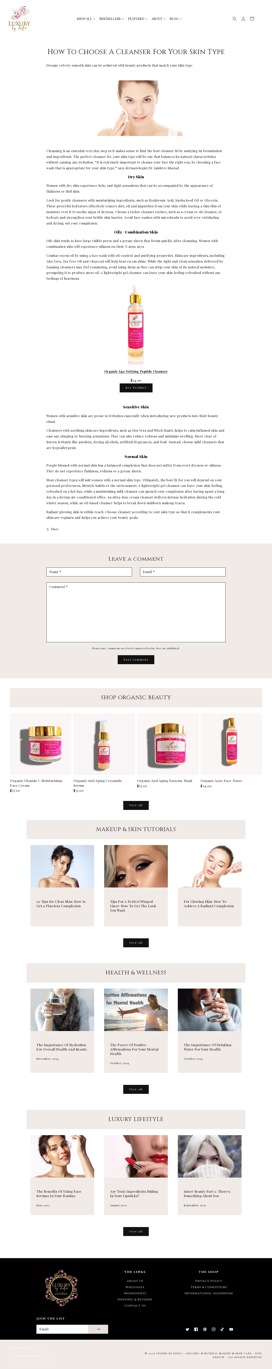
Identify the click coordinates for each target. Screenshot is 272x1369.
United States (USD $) (28, 1356)
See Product (136, 387)
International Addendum (209, 1293)
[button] (234, 18)
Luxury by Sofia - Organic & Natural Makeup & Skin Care (203, 1353)
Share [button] (55, 529)
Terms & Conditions (209, 1287)
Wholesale (135, 1287)
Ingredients (135, 1293)
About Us (135, 1281)
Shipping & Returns (135, 1299)
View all (136, 805)
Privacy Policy (208, 1281)
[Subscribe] (98, 1329)
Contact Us (135, 1306)
